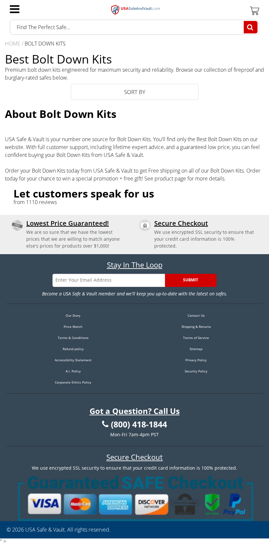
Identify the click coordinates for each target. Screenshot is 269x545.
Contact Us (196, 315)
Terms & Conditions (73, 337)
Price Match (73, 326)
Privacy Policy (196, 360)
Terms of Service (196, 337)
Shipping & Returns (196, 326)
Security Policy (196, 371)
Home (12, 43)
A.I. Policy (73, 371)
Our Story (73, 315)
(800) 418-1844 (139, 424)
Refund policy (73, 349)
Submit (190, 280)
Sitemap (196, 349)
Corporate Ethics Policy (73, 382)
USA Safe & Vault (45, 529)
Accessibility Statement (73, 360)
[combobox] (134, 27)
